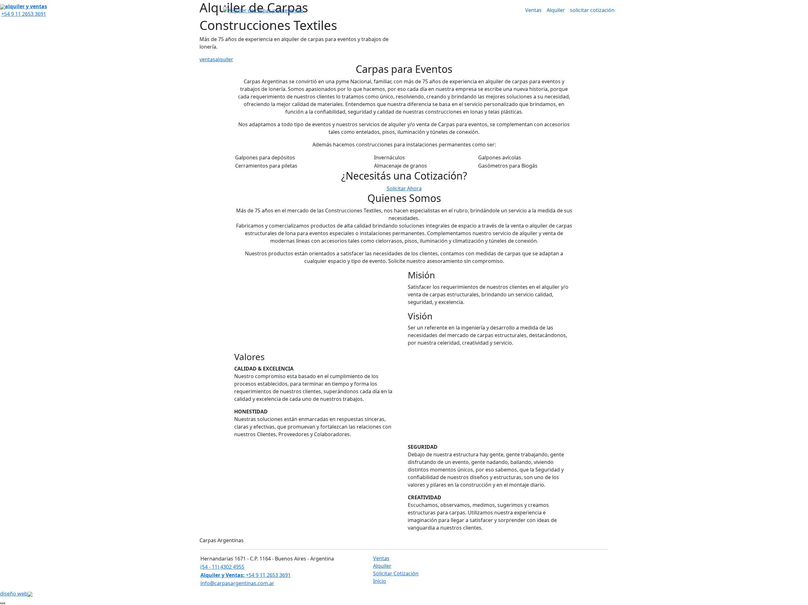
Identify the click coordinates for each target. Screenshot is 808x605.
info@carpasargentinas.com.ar (237, 583)
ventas (207, 59)
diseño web (13, 593)
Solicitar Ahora (404, 188)
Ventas (533, 10)
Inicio (379, 581)
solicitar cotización (592, 10)
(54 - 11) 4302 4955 (222, 566)
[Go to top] (2, 603)
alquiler (224, 59)
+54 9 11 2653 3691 (245, 575)
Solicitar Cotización (396, 573)
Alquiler (556, 10)
